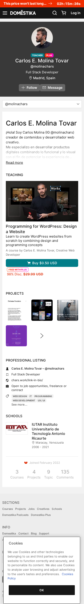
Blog (34, 533)
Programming (43, 396)
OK (41, 590)
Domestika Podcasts (15, 515)
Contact (23, 533)
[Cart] (63, 13)
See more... (19, 404)
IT (31, 396)
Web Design (20, 396)
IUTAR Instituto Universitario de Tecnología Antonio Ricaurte (48, 431)
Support (44, 533)
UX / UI (41, 400)
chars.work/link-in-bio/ (27, 380)
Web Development (24, 400)
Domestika (9, 533)
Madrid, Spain (44, 78)
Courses (7, 508)
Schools (57, 508)
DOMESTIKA (22, 13)
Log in (75, 13)
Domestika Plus (41, 515)
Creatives (43, 508)
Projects (20, 508)
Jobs (31, 508)
